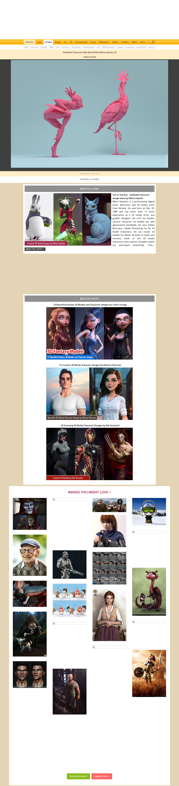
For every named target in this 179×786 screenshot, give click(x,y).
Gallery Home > (102, 776)
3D (71, 42)
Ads (57, 47)
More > (151, 47)
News (142, 42)
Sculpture (130, 47)
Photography (81, 42)
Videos (115, 42)
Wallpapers (104, 42)
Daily (39, 42)
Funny (93, 42)
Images (48, 42)
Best (26, 47)
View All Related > (78, 776)
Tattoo (120, 47)
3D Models (76, 47)
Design (58, 42)
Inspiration (141, 47)
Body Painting (108, 47)
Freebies (125, 42)
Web (51, 47)
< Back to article (89, 57)
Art (65, 42)
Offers (134, 42)
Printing (65, 47)
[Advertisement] (89, 19)
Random (34, 47)
